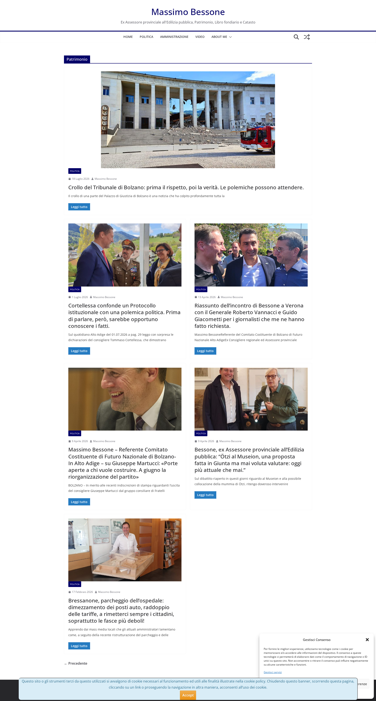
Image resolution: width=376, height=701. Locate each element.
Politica (146, 37)
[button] (367, 639)
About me (219, 37)
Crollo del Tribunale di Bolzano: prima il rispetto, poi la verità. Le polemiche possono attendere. (186, 187)
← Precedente (75, 663)
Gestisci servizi (273, 672)
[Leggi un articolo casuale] (307, 37)
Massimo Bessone (188, 12)
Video (200, 37)
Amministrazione (174, 37)
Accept (188, 695)
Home (128, 37)
